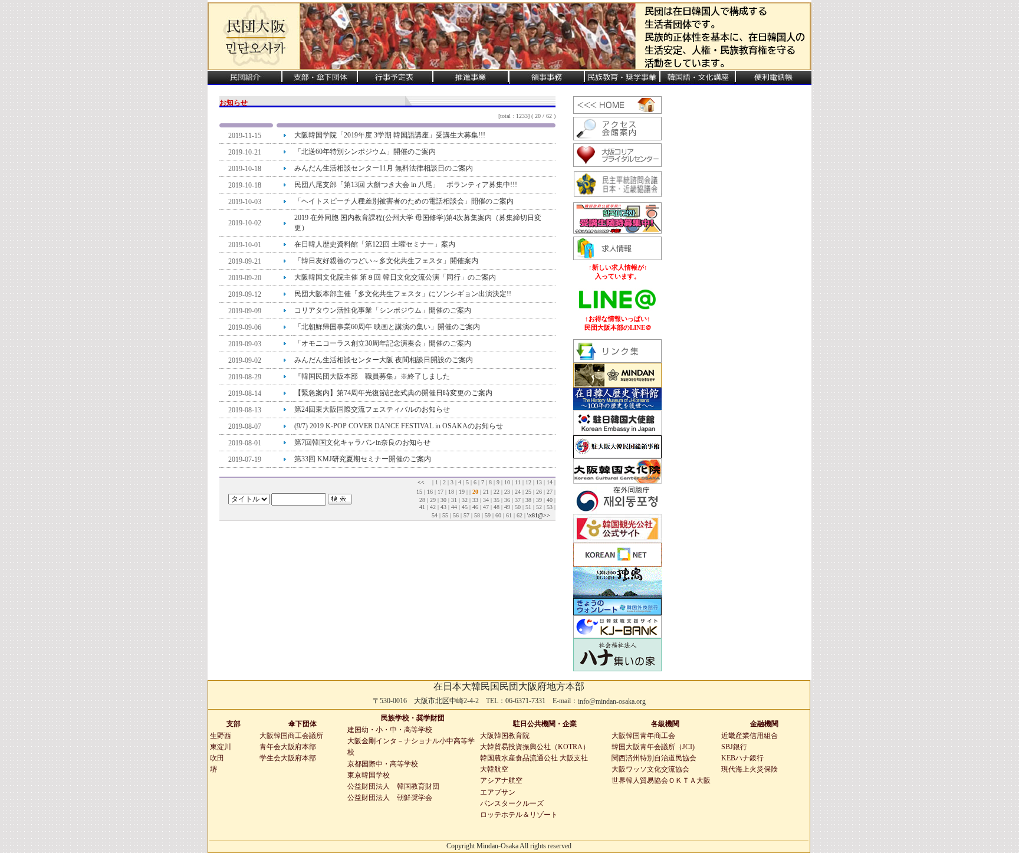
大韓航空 (494, 769)
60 (498, 515)
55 (445, 515)
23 (507, 491)
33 (475, 500)
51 (528, 507)
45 (465, 507)
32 (465, 500)
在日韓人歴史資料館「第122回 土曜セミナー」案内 (374, 244)
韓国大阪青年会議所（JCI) (653, 747)
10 (507, 482)
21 (486, 491)
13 (539, 482)
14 (550, 482)
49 (507, 507)
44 (454, 507)
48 (496, 507)
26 (539, 491)
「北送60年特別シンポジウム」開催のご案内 (365, 151)
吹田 (217, 758)
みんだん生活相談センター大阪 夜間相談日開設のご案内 (383, 360)
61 (509, 515)
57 (466, 515)
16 (430, 491)
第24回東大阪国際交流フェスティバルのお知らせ (372, 409)
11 (518, 482)
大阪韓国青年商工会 (643, 735)
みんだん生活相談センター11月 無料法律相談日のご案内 (383, 168)
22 (496, 491)
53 (550, 507)
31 (454, 500)
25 (528, 491)
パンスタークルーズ (512, 803)
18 (451, 491)
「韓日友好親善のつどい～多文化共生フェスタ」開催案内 (386, 261)
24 (518, 491)
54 (435, 515)
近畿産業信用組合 (749, 735)
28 (422, 500)
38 (528, 500)
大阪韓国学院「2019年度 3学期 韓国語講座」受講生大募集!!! (389, 135)
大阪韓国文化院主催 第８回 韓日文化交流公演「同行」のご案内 (395, 277)
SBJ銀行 (734, 747)
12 (528, 482)
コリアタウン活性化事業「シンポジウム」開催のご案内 (382, 310)
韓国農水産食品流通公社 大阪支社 (534, 758)
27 (550, 491)
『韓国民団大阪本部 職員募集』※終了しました (372, 376)
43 (443, 507)
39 (539, 500)
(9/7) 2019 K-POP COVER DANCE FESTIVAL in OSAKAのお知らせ (398, 426)
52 (539, 507)
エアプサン (497, 792)
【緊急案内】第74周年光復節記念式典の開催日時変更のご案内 (393, 393)
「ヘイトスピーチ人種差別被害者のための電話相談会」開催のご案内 (404, 201)
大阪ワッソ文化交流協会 (650, 769)
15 (419, 491)
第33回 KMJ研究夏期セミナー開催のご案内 (362, 459)
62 (519, 515)
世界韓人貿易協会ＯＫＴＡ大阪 (661, 780)
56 (456, 515)
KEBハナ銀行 (742, 758)
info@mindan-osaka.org (612, 701)
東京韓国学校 (368, 775)
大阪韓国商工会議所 (291, 735)
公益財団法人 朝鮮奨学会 (389, 797)
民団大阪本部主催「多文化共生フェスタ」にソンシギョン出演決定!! (402, 294)
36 (507, 500)
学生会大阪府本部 (287, 758)
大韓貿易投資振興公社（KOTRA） (535, 747)
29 (433, 500)
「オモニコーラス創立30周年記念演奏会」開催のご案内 (382, 343)
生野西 (220, 735)
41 (422, 507)
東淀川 (220, 747)
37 (518, 500)
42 (433, 507)
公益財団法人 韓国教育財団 (393, 786)
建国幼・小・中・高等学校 (389, 730)
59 (488, 515)
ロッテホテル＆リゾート (519, 815)
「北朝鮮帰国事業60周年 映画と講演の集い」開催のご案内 (387, 327)
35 (496, 500)
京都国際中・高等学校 (382, 764)
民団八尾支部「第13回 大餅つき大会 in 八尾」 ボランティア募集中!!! (412, 185)
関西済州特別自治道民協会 (654, 758)
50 (518, 507)
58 (477, 515)
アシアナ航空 (501, 780)
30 (443, 500)
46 (475, 507)
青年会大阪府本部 (287, 747)
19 (462, 491)
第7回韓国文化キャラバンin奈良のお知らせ (362, 442)
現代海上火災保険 (749, 769)
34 (486, 500)
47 (486, 507)
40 (550, 500)
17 (440, 491)
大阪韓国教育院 (505, 735)
